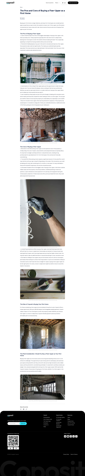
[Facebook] (76, 436)
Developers (45, 423)
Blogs (21, 7)
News (69, 417)
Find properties (46, 417)
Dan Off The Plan (71, 423)
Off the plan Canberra (58, 420)
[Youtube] (68, 436)
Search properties (49, 2)
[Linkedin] (65, 436)
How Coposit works (47, 419)
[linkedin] (23, 409)
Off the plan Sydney (60, 417)
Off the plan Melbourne (58, 426)
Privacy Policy (66, 454)
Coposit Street (71, 424)
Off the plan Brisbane (58, 423)
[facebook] (20, 409)
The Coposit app (47, 421)
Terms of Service (74, 454)
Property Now (71, 421)
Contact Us (45, 424)
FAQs (44, 426)
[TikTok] (73, 436)
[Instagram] (71, 436)
